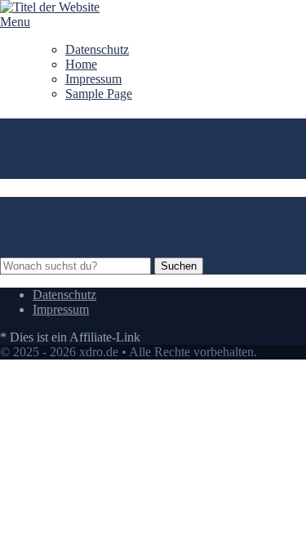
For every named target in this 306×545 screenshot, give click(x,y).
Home (81, 64)
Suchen (179, 266)
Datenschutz (97, 49)
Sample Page (98, 94)
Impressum (93, 79)
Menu (15, 22)
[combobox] (75, 266)
